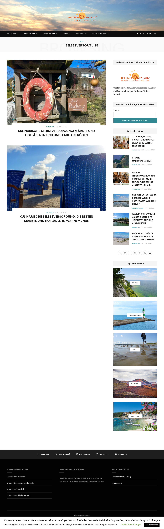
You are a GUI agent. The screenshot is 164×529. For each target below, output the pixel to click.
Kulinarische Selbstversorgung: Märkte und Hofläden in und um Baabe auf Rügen (56, 133)
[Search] (155, 34)
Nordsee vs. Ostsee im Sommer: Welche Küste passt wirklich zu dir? (144, 199)
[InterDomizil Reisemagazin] (82, 15)
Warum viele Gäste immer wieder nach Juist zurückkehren (143, 236)
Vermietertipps (99, 34)
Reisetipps (11, 34)
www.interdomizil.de (16, 489)
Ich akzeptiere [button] (152, 525)
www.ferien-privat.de (16, 477)
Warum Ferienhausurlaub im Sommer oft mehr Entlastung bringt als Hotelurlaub (143, 179)
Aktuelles (50, 127)
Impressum (117, 483)
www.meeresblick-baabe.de (18, 495)
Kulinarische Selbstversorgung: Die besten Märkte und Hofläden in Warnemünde (56, 218)
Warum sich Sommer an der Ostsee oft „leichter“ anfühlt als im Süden (143, 218)
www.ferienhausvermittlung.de (20, 483)
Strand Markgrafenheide (141, 159)
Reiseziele (80, 34)
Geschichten (49, 34)
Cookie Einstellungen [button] (130, 525)
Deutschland (137, 208)
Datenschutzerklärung (121, 477)
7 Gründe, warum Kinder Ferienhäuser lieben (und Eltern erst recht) (143, 141)
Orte (65, 34)
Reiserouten (29, 34)
